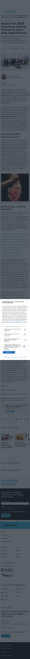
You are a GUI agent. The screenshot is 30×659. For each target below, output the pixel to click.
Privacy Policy (23, 357)
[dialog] (15, 329)
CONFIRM (9, 352)
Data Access (15, 357)
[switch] (25, 329)
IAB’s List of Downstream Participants (16, 322)
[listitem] (15, 326)
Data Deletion (7, 357)
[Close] (27, 301)
